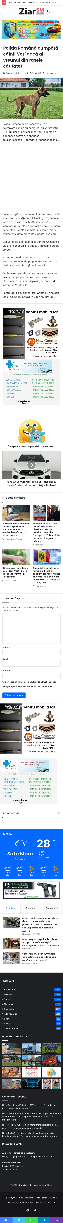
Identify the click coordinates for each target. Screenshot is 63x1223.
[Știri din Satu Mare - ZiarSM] (31, 11)
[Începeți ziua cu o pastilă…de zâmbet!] (51, 1072)
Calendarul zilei (11, 1028)
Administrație (10, 1014)
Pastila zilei (9, 1009)
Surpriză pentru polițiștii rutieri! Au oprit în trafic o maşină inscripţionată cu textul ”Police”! (40, 942)
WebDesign (41, 1197)
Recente (30, 908)
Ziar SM (9, 73)
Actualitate (9, 989)
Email (5, 659)
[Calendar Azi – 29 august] (31, 1072)
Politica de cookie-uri (45, 1202)
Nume (6, 647)
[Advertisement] (31, 178)
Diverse (8, 994)
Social (7, 999)
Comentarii (52, 908)
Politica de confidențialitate (20, 1202)
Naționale (8, 1004)
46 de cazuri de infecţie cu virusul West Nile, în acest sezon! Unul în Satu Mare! (15, 572)
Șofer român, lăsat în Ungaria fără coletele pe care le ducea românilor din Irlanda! (39, 957)
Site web (6, 670)
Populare (10, 908)
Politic (7, 1023)
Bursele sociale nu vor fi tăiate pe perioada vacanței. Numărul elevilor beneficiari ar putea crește (15, 529)
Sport (6, 1019)
